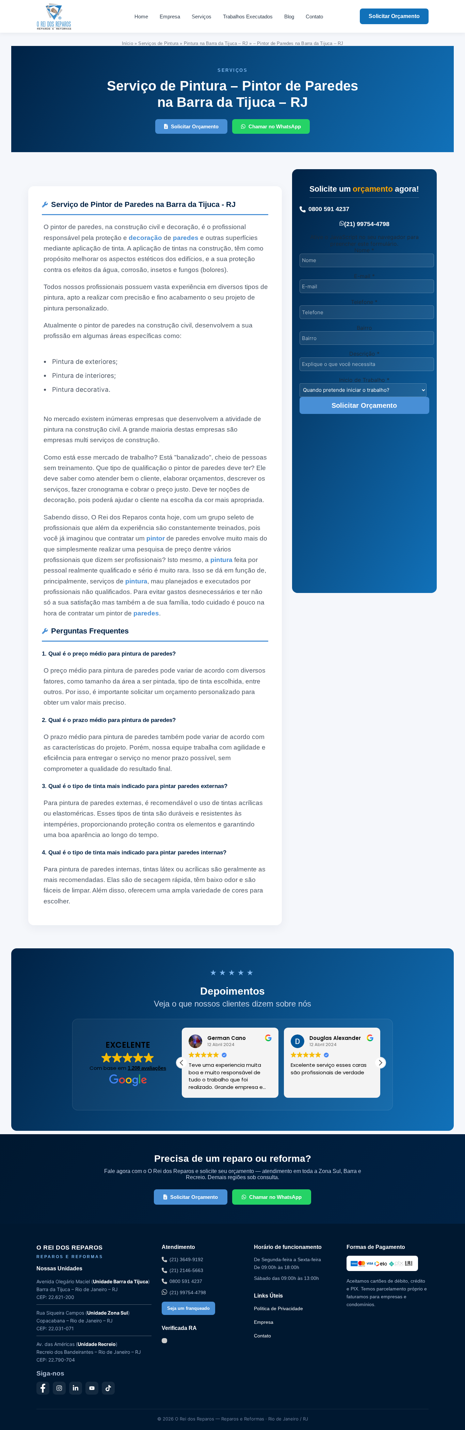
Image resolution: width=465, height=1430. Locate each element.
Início (127, 43)
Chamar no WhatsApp (274, 126)
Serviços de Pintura (158, 43)
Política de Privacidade (278, 1308)
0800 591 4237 (328, 209)
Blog (289, 16)
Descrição (364, 353)
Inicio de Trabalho (364, 379)
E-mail (364, 276)
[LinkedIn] (75, 1388)
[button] (380, 1063)
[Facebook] (42, 1388)
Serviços (201, 16)
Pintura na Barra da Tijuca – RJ (216, 43)
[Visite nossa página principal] (66, 16)
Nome (364, 250)
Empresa (170, 16)
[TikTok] (108, 1388)
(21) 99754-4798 (366, 224)
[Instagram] (59, 1388)
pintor (155, 538)
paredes (185, 237)
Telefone (364, 302)
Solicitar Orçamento (394, 16)
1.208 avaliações (147, 1068)
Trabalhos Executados (248, 16)
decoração (145, 237)
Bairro (364, 327)
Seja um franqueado (188, 1308)
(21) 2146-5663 (186, 1270)
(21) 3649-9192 (186, 1259)
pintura (221, 559)
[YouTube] (91, 1388)
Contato (314, 16)
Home (141, 16)
